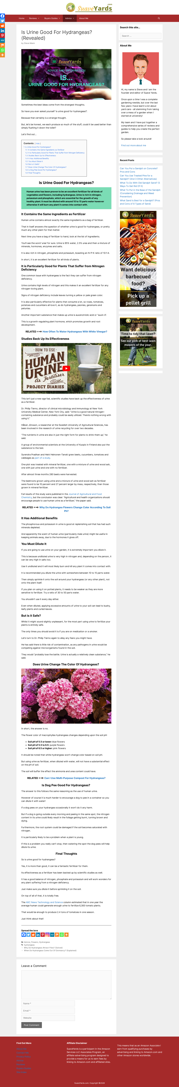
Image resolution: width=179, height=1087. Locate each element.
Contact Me (22, 1052)
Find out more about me (133, 145)
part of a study (42, 458)
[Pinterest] (43, 935)
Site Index (21, 1072)
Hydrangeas (44, 942)
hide (37, 143)
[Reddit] (33, 935)
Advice (68, 18)
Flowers (34, 942)
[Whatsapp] (62, 935)
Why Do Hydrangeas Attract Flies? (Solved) (43, 948)
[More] (66, 935)
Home (21, 18)
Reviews (33, 18)
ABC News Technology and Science (44, 902)
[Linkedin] (38, 935)
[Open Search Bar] (159, 18)
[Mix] (57, 935)
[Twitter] (28, 935)
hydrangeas (29, 945)
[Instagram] (47, 935)
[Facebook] (24, 935)
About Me (83, 18)
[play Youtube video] (66, 368)
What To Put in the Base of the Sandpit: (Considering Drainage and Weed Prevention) (140, 193)
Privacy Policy (23, 1056)
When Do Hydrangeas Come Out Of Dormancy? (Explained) (50, 950)
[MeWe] (52, 935)
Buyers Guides (51, 18)
